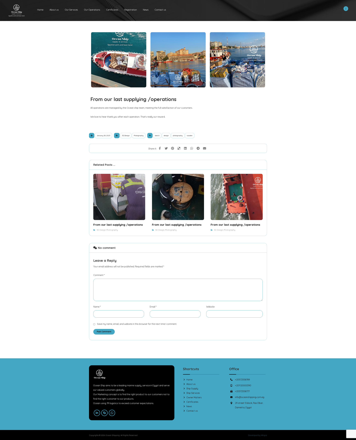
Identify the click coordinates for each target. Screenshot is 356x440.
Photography (139, 135)
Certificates (192, 401)
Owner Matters (194, 397)
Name (97, 306)
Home (189, 379)
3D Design (126, 135)
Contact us (192, 410)
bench (157, 135)
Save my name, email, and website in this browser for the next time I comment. (137, 324)
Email (153, 306)
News (189, 406)
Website (210, 306)
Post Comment (104, 331)
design (166, 135)
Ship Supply (192, 388)
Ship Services (193, 393)
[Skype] (104, 413)
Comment (99, 275)
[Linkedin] (97, 413)
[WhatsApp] (112, 413)
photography (178, 135)
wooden (189, 135)
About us (191, 384)
